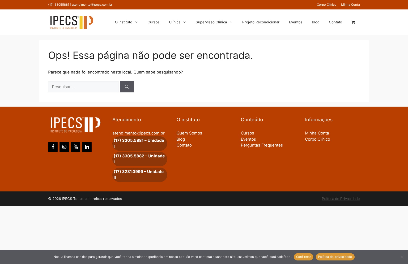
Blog (315, 22)
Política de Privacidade (341, 198)
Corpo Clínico (326, 4)
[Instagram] (64, 147)
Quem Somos (189, 133)
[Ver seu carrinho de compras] (353, 22)
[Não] (402, 257)
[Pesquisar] (127, 87)
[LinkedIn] (87, 147)
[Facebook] (53, 147)
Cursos (154, 22)
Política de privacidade (335, 257)
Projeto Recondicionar (261, 22)
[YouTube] (75, 147)
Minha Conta (350, 4)
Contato (335, 22)
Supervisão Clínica (211, 22)
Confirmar (303, 257)
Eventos (295, 22)
